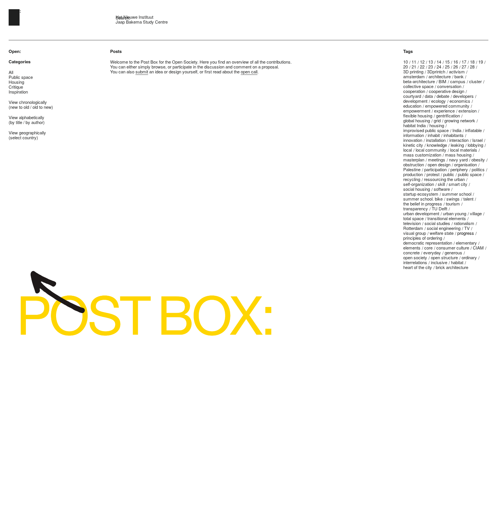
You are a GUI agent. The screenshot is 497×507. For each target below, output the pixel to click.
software (442, 189)
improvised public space (426, 130)
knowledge (437, 145)
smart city (458, 184)
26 (455, 67)
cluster (475, 81)
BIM (442, 81)
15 (447, 62)
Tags (408, 51)
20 (405, 67)
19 (480, 62)
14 (439, 62)
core (428, 248)
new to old (19, 107)
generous (453, 252)
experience (444, 111)
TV (467, 228)
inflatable (473, 130)
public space (469, 174)
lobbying (475, 145)
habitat (457, 262)
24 (439, 67)
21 (414, 67)
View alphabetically (26, 117)
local (407, 150)
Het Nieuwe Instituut (134, 17)
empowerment (416, 111)
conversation (449, 86)
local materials (463, 150)
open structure (444, 257)
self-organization (418, 184)
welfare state (442, 233)
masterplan (413, 160)
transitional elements (446, 218)
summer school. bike (423, 199)
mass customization (422, 155)
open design (439, 164)
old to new (42, 107)
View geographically (27, 132)
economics (460, 101)
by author (34, 122)
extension (467, 111)
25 (447, 67)
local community (431, 150)
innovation (412, 140)
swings (453, 199)
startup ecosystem (420, 194)
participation (435, 169)
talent (468, 199)
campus (457, 81)
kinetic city (413, 145)
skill (441, 184)
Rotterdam (413, 228)
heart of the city (417, 267)
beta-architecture (419, 81)
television (412, 223)
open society (415, 257)
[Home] (14, 17)
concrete (411, 252)
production (413, 174)
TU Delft (439, 208)
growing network (459, 120)
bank (459, 76)
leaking (457, 145)
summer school (456, 194)
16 (455, 62)
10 (405, 62)
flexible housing (417, 116)
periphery (459, 169)
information (413, 135)
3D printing (413, 71)
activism (457, 71)
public (448, 174)
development (415, 101)
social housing (416, 189)
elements (411, 248)
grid (437, 120)
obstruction (413, 164)
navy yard (458, 160)
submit (141, 71)
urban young (454, 213)
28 (472, 67)
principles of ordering (422, 238)
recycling (411, 179)
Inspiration (18, 92)
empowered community (447, 106)
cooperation (414, 91)
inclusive (439, 262)
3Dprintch (436, 71)
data (429, 96)
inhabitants (454, 135)
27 (464, 67)
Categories (19, 61)
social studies (437, 223)
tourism (453, 204)
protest (433, 174)
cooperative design (446, 91)
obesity (478, 160)
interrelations (415, 262)
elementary (466, 243)
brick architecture (452, 267)
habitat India (414, 125)
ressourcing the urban (444, 179)
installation (436, 140)
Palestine (411, 169)
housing (436, 125)
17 (464, 62)
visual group (414, 233)
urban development (421, 213)
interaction (459, 140)
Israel (477, 140)
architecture (440, 76)
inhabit (434, 135)
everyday (432, 252)
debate (443, 96)
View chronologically (28, 102)
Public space (21, 77)
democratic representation (427, 243)
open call (249, 71)
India (456, 130)
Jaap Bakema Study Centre (142, 22)
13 (430, 62)
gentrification (448, 116)
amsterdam (414, 76)
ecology (438, 101)
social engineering (443, 228)
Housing (16, 82)
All (11, 72)
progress (465, 233)
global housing (416, 120)
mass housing (458, 155)
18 (472, 62)
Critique (16, 87)
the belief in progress (422, 204)
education (412, 106)
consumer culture (452, 248)
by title (16, 122)
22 (422, 67)
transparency (415, 208)
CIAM (478, 248)
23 (430, 67)
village (476, 213)
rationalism (464, 223)
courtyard (412, 96)
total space (413, 218)
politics (478, 169)
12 (422, 62)
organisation (465, 164)
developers (463, 96)
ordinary (469, 257)
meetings (436, 160)
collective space (418, 86)
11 (414, 62)
